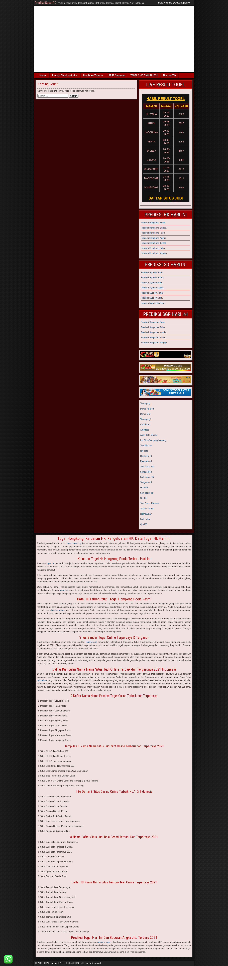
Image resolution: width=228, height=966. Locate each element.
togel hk (50, 563)
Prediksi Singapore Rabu (153, 327)
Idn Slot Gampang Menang (153, 440)
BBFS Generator (116, 75)
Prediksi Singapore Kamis (153, 332)
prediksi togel (103, 942)
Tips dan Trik (169, 75)
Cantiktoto (145, 424)
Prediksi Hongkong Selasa (153, 228)
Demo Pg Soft (147, 409)
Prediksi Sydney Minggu (152, 303)
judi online (42, 680)
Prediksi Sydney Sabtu (152, 298)
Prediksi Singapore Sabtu (153, 337)
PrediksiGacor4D (45, 3)
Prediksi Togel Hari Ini (63, 75)
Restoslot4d (146, 456)
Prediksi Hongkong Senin (153, 222)
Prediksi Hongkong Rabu (153, 233)
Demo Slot (145, 414)
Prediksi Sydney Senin (152, 272)
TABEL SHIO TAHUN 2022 (144, 75)
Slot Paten (145, 519)
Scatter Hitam (147, 508)
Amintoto (144, 430)
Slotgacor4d (146, 472)
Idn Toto (144, 451)
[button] (8, 959)
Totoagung (145, 403)
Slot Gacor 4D (147, 466)
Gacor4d (144, 487)
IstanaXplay (146, 514)
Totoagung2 (145, 419)
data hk (64, 590)
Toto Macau (146, 445)
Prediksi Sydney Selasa (152, 277)
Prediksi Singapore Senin (153, 322)
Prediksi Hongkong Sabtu (153, 248)
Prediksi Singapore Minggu (154, 342)
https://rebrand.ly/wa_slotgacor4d (174, 2)
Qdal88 (143, 498)
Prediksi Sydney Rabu (151, 282)
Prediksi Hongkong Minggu (154, 253)
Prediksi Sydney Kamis (152, 287)
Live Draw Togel (91, 75)
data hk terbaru (57, 610)
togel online (91, 642)
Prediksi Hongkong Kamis (153, 238)
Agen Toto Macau (148, 435)
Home (42, 75)
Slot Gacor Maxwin (149, 503)
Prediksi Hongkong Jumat (153, 243)
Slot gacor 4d (146, 493)
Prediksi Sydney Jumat (152, 293)
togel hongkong (73, 543)
